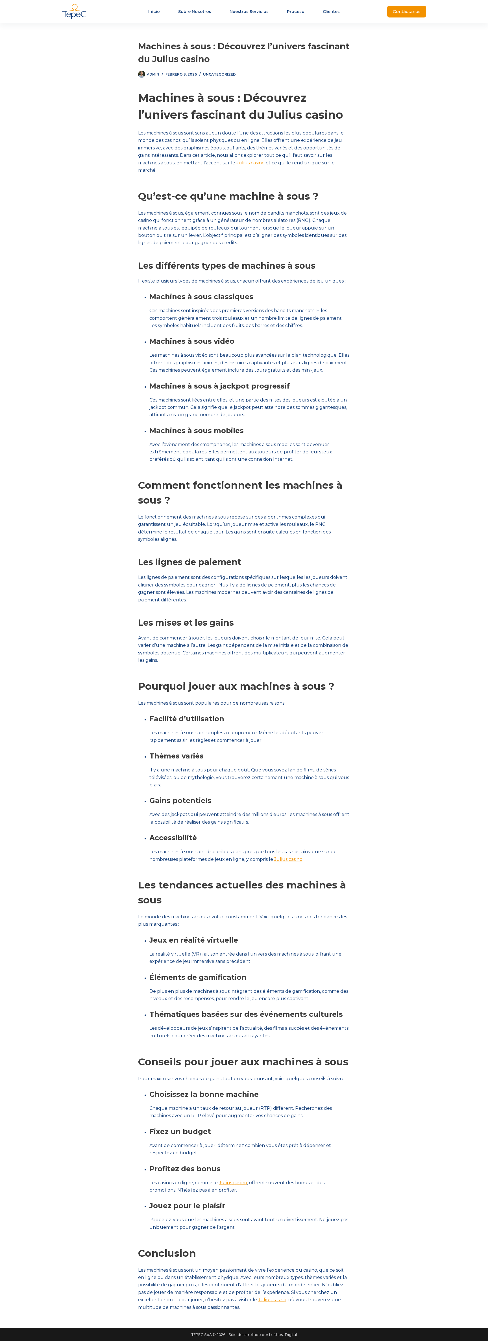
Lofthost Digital (283, 1334)
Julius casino (250, 163)
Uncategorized (219, 74)
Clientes (331, 11)
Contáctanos (407, 11)
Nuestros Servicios (249, 11)
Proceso (295, 11)
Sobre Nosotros (194, 11)
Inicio (154, 11)
